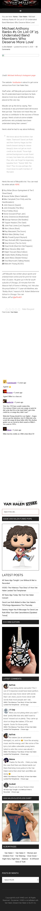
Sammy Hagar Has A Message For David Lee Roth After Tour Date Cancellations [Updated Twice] (20, 613)
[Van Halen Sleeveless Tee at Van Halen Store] (20, 841)
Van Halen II (20, 853)
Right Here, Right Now (11, 859)
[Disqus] (20, 407)
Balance (25, 859)
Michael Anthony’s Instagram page (21, 75)
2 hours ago (24, 729)
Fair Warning (20, 856)
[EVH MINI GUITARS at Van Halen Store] (20, 673)
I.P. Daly (12, 710)
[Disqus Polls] (20, 348)
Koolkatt (12, 784)
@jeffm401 (17, 297)
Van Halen (14, 312)
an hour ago (24, 705)
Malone (12, 759)
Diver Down (32, 856)
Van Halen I (9, 853)
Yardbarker (16, 82)
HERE (17, 184)
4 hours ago (15, 792)
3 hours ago (24, 754)
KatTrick (12, 685)
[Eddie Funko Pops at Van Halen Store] (20, 570)
